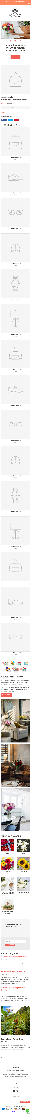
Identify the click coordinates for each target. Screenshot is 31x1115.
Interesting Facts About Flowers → (15, 957)
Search (15, 1083)
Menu (4, 3)
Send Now (15, 57)
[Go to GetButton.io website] (27, 1113)
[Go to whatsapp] (27, 1111)
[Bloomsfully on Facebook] (14, 1091)
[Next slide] (20, 40)
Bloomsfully (15, 1106)
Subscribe (10, 945)
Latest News (15, 1067)
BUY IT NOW (6, 695)
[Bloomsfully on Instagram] (17, 1091)
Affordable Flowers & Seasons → (14, 971)
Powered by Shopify (22, 1106)
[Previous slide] (10, 40)
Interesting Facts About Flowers (15, 1070)
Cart (28, 3)
